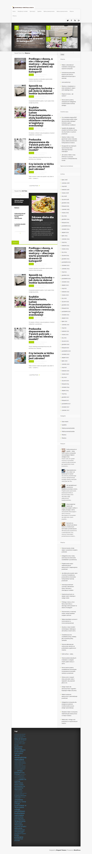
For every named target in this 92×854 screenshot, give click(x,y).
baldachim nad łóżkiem (18, 737)
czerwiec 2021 (65, 324)
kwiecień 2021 (65, 331)
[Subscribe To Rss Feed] (75, 20)
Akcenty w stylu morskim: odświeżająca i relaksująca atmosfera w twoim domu (69, 628)
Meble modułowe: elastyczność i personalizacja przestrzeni (69, 696)
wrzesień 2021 (65, 314)
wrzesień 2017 (65, 407)
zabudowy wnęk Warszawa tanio (19, 830)
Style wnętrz (32, 11)
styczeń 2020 (65, 380)
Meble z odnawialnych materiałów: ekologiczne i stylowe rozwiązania (68, 66)
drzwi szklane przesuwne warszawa (19, 751)
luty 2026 (64, 196)
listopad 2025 (65, 206)
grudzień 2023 (65, 258)
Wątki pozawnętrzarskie (49, 11)
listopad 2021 (65, 308)
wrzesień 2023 (65, 265)
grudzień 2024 (65, 219)
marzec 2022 (65, 295)
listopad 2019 (65, 384)
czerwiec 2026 (65, 183)
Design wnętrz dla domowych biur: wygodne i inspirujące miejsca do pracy (69, 688)
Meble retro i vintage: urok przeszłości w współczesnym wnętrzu (69, 721)
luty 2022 (64, 298)
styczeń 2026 (65, 199)
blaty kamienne (17, 740)
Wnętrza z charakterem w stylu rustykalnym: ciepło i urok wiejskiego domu (68, 88)
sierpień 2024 (65, 232)
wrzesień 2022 (65, 282)
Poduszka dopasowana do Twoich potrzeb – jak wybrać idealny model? (70, 43)
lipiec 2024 (64, 235)
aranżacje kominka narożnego (19, 736)
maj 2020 (64, 367)
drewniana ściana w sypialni (19, 743)
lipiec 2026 (64, 179)
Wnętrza (72, 11)
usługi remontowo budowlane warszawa (19, 812)
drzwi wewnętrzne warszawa (20, 757)
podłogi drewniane (23, 793)
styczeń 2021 (65, 341)
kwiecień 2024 (65, 245)
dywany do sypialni (18, 761)
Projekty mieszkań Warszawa (20, 796)
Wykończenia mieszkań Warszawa (19, 823)
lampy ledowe (18, 772)
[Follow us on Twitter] (67, 20)
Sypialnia (39, 11)
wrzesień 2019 (65, 387)
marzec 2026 (65, 193)
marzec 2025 (65, 212)
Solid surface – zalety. (67, 654)
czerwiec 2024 (65, 239)
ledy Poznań (19, 773)
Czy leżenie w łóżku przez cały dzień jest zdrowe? (41, 166)
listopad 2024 (65, 222)
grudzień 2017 (65, 397)
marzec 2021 (65, 334)
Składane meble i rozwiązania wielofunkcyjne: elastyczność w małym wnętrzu (69, 713)
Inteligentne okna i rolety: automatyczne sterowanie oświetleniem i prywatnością (69, 557)
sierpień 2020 (65, 357)
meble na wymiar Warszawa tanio (20, 782)
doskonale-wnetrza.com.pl (31, 43)
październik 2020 (66, 351)
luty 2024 (64, 252)
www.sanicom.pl (66, 82)
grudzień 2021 (65, 305)
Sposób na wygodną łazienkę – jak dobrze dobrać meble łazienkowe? (63, 28)
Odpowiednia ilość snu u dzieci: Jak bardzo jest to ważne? (69, 472)
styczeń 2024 (65, 255)
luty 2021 (64, 338)
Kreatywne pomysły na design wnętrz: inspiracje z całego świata (68, 596)
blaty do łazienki (20, 739)
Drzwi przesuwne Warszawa (18, 746)
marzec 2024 (65, 249)
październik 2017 (66, 403)
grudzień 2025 (65, 202)
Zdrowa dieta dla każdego (43, 218)
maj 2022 (64, 288)
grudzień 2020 (65, 344)
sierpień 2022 (65, 285)
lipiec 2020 (64, 361)
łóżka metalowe (17, 832)
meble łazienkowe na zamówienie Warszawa (19, 787)
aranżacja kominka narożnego (19, 734)
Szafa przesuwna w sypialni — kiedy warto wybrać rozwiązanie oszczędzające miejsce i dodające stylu (69, 453)
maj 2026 (64, 186)
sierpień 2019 (65, 390)
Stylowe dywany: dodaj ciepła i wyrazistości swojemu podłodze (69, 550)
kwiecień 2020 (65, 370)
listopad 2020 (65, 347)
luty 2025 (64, 216)
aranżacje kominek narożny (19, 735)
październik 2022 (66, 278)
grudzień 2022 (65, 275)
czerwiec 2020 (65, 364)
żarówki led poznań (18, 839)
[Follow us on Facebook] (71, 20)
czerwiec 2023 (65, 268)
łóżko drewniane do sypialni (20, 833)
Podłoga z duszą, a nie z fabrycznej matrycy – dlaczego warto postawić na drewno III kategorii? (31, 36)
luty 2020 (64, 377)
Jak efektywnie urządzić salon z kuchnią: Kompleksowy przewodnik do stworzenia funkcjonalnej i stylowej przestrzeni (69, 577)
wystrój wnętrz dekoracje (20, 827)
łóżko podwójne (18, 836)
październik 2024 (66, 226)
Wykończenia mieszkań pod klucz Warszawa (19, 818)
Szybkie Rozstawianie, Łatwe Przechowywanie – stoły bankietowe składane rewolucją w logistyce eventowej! (55, 41)
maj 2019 (64, 393)
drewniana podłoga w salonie (19, 742)
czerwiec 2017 (65, 410)
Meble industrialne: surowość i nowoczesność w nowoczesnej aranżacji (69, 621)
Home (14, 11)
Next (20, 233)
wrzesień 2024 (65, 229)
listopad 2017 (65, 400)
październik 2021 (66, 311)
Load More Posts (33, 185)
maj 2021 (64, 328)
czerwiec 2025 (65, 209)
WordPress (77, 850)
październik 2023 (66, 262)
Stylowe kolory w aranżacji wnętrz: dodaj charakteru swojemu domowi (69, 613)
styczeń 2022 (65, 301)
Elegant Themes (61, 850)
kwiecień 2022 (65, 291)
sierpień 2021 (65, 318)
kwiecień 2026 (65, 189)
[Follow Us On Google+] (78, 20)
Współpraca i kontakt (23, 11)
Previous (20, 194)
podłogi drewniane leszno (19, 794)
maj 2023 (64, 272)
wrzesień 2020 (65, 354)
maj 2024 (64, 242)
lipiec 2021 (64, 321)
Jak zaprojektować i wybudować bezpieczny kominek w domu (69, 487)
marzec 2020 (65, 374)
